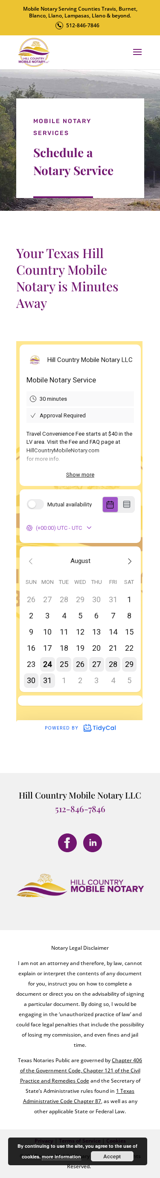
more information (61, 1156)
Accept (112, 1156)
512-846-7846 (82, 25)
